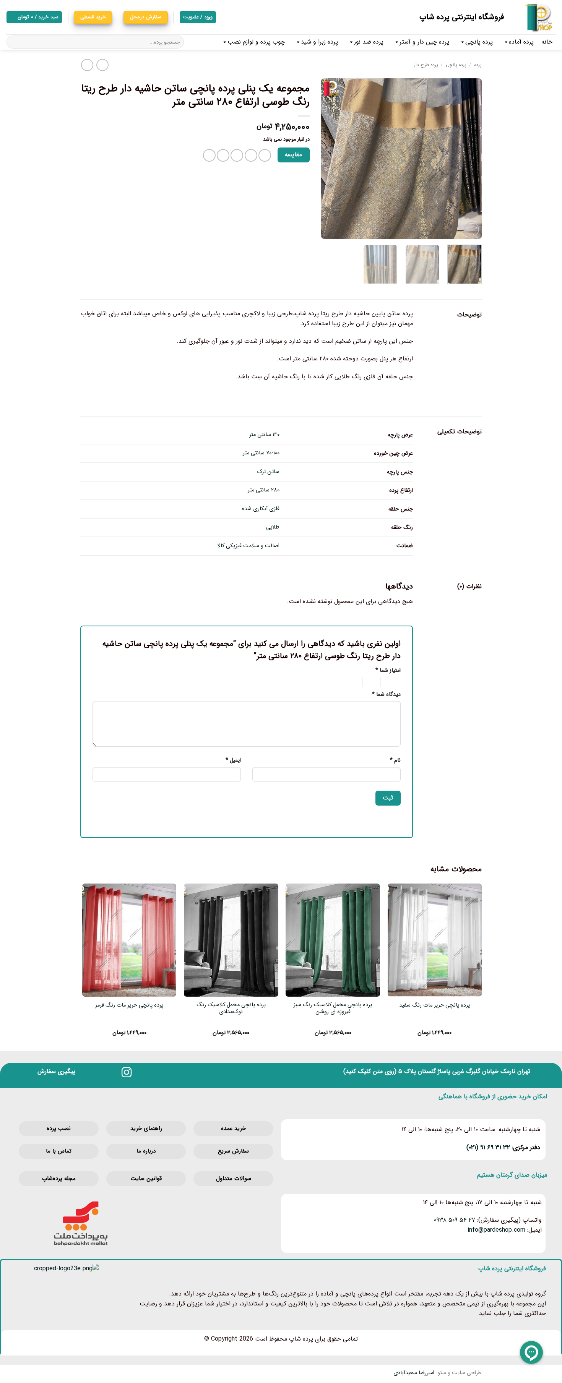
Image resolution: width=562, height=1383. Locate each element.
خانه (546, 42)
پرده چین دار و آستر (424, 42)
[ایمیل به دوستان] (237, 155)
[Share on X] (251, 155)
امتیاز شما (388, 670)
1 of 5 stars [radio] (399, 682)
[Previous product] (87, 65)
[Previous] (469, 159)
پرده (478, 64)
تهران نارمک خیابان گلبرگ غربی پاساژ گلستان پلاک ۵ (464, 1071)
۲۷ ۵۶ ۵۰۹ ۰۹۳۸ (454, 1220)
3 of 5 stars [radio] (373, 682)
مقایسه (293, 154)
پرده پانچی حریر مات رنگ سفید (434, 1005)
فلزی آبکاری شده (260, 508)
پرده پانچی (479, 42)
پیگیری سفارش (56, 1071)
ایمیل (233, 760)
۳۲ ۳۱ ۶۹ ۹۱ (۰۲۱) (488, 1147)
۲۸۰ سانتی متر (263, 490)
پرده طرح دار (426, 64)
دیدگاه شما (386, 694)
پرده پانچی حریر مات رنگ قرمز (129, 1005)
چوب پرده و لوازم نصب (256, 42)
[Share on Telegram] (209, 155)
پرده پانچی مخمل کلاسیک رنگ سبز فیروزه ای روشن (333, 1009)
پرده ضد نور (368, 42)
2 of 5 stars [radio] (388, 682)
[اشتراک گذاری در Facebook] (264, 155)
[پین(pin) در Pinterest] (223, 155)
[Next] (328, 159)
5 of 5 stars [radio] (327, 682)
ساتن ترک (268, 471)
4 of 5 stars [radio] (352, 682)
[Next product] (102, 65)
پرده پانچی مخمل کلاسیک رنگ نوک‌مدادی (231, 1009)
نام (395, 760)
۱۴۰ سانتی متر (264, 434)
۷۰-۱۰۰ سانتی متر (261, 453)
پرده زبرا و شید (319, 42)
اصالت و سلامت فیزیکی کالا (248, 546)
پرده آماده (521, 42)
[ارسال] (13, 42)
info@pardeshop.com (496, 1230)
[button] (34, 17)
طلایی (272, 527)
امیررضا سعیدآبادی (413, 1372)
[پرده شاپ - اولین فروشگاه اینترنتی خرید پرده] (535, 17)
